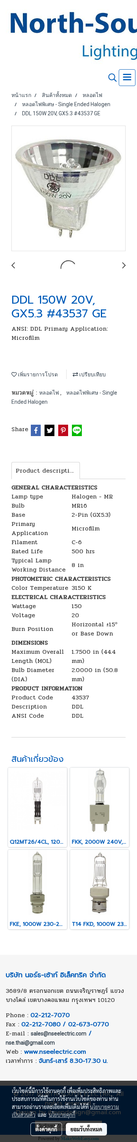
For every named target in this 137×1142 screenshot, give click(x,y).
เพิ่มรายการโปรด (37, 374)
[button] (110, 77)
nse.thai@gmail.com (30, 1043)
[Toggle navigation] (127, 77)
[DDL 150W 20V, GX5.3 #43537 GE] (68, 189)
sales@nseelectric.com (58, 1034)
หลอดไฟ (49, 393)
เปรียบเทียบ (92, 374)
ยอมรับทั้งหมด (86, 1129)
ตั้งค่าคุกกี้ (46, 1129)
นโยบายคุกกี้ (62, 1114)
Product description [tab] (46, 470)
